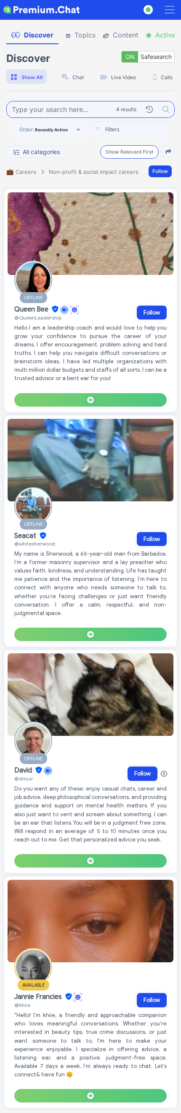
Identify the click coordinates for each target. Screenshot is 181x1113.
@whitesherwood (34, 544)
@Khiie (22, 1005)
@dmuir (23, 778)
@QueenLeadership (37, 317)
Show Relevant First (129, 152)
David (24, 770)
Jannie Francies (39, 997)
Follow (160, 171)
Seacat (26, 536)
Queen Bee (32, 309)
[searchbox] (143, 130)
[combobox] (130, 129)
